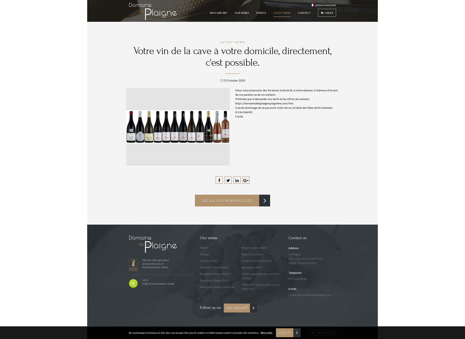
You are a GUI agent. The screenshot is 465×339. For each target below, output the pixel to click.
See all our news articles (227, 200)
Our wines (208, 237)
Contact (304, 12)
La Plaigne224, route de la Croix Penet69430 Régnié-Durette (305, 258)
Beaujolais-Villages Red (214, 267)
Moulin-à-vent (208, 260)
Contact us (297, 237)
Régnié (204, 247)
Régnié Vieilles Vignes (254, 247)
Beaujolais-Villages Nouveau (217, 287)
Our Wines (242, 12)
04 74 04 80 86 (297, 279)
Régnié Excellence (252, 254)
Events (261, 12)
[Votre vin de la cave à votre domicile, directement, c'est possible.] (178, 127)
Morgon (205, 254)
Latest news (282, 12)
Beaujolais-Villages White (215, 273)
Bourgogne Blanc (251, 267)
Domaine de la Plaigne (153, 11)
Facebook (237, 308)
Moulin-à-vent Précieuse (256, 260)
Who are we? (218, 12)
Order (328, 12)
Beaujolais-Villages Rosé (214, 280)
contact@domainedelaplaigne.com (309, 295)
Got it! (285, 333)
